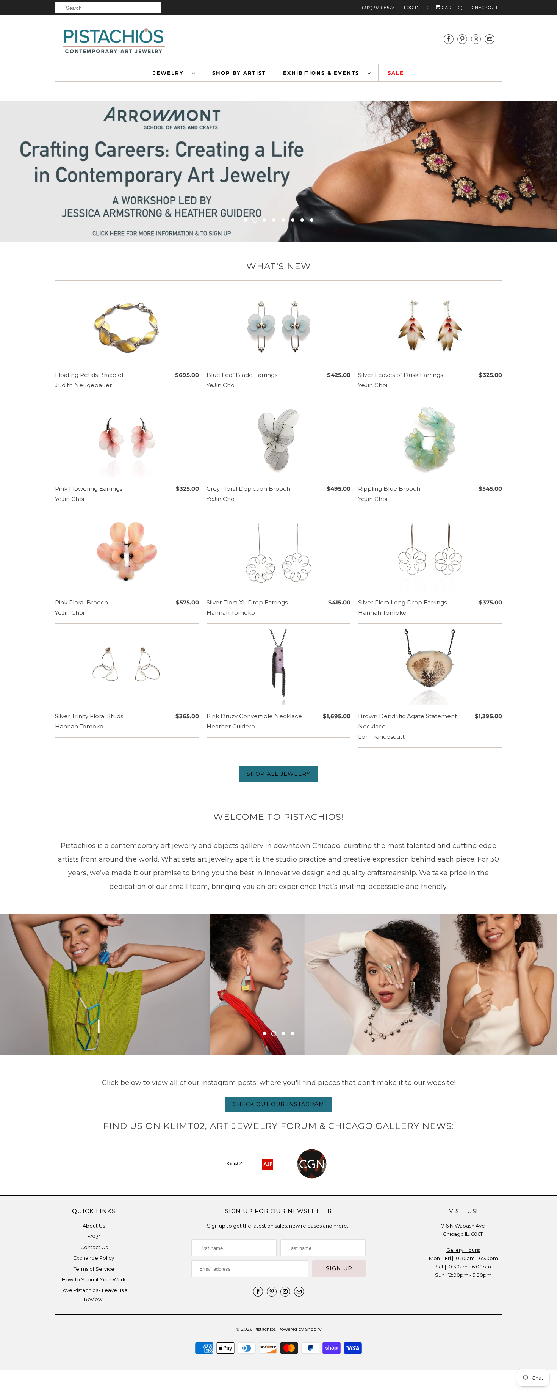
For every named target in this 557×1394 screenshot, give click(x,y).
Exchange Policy (94, 1258)
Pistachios (264, 1329)
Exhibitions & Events (323, 73)
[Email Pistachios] (489, 38)
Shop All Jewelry (278, 774)
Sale (396, 73)
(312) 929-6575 (378, 7)
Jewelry (170, 73)
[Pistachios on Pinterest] (462, 38)
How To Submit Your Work (94, 1279)
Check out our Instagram (278, 1104)
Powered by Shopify (300, 1329)
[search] (108, 7)
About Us (94, 1226)
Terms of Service (94, 1269)
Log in (412, 7)
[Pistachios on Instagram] (476, 38)
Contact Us (94, 1247)
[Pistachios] (113, 41)
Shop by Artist (239, 73)
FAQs (93, 1236)
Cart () (451, 7)
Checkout (485, 7)
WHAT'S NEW (278, 266)
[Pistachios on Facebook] (449, 38)
